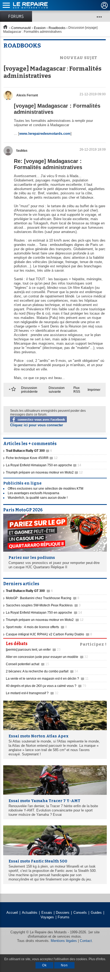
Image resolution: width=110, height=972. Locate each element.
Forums (16, 16)
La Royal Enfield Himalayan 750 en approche (43, 465)
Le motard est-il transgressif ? (32, 693)
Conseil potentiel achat (27, 664)
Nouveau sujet (78, 57)
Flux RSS (76, 390)
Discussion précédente (29, 390)
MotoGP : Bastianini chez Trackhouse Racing (42, 598)
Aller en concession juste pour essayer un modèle (47, 657)
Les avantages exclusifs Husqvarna (33, 493)
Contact (86, 941)
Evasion (40, 28)
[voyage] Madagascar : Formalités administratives (57, 109)
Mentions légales (64, 941)
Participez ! (93, 644)
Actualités (29, 913)
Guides (96, 913)
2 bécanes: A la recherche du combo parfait (42, 671)
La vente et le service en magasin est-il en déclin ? (47, 678)
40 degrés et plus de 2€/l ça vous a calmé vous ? (46, 686)
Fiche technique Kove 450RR (32, 458)
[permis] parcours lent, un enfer (33, 649)
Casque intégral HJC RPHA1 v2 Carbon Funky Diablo (49, 634)
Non (64, 965)
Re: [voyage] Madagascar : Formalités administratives (48, 164)
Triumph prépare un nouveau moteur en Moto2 (44, 472)
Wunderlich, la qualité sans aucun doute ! (38, 498)
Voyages (47, 917)
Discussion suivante (57, 390)
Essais (46, 913)
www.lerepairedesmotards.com (44, 134)
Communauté (21, 28)
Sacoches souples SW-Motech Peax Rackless (43, 605)
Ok (44, 965)
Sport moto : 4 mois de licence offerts (36, 627)
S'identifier (104, 5)
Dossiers (62, 913)
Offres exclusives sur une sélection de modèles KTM (45, 488)
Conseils (80, 913)
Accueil (12, 913)
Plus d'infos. (97, 959)
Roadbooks (57, 28)
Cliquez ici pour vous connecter (36, 425)
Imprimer (94, 390)
